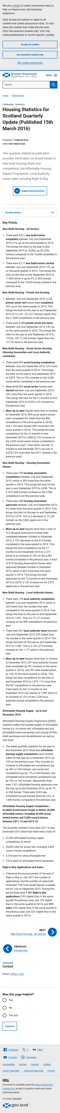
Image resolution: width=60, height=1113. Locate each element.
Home (5, 95)
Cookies (47, 1064)
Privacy (51, 1070)
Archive (22, 1064)
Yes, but (13, 1015)
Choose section (13, 212)
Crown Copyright (11, 1070)
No (10, 1007)
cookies (15, 5)
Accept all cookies (30, 44)
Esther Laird (17, 974)
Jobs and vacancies (33, 1070)
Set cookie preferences (30, 62)
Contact (35, 1064)
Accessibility (9, 1064)
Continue (9, 1026)
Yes (11, 1000)
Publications (18, 95)
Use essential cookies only (30, 54)
